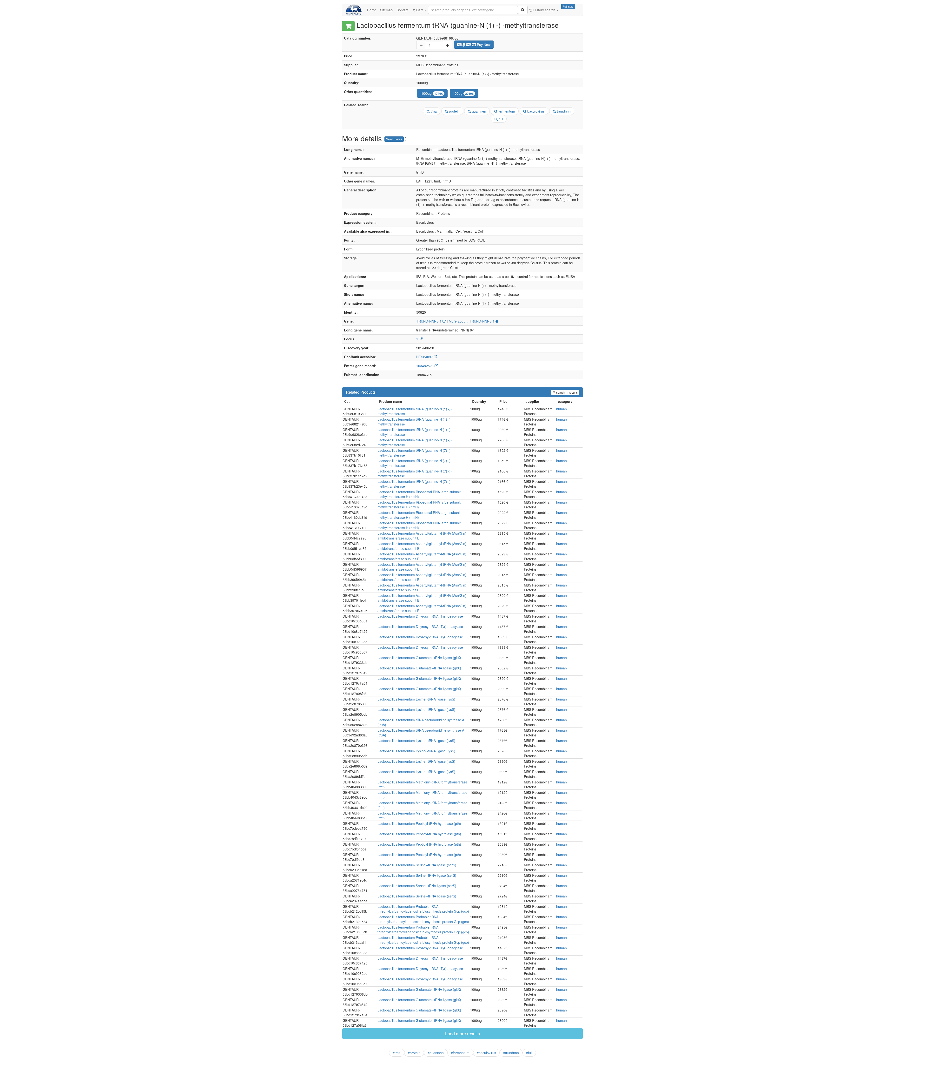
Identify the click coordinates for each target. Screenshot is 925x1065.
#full (529, 1052)
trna (433, 111)
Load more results (462, 1033)
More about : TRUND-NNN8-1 (472, 321)
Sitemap (386, 9)
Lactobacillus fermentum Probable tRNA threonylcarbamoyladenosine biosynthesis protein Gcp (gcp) (423, 909)
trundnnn (563, 111)
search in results (566, 392)
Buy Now (483, 44)
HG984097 (425, 356)
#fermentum (460, 1052)
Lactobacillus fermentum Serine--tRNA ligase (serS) (416, 865)
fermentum (506, 111)
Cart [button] (419, 9)
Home (371, 9)
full (500, 118)
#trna (397, 1052)
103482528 (425, 365)
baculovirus (535, 111)
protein (454, 111)
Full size (568, 6)
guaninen (478, 111)
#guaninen (436, 1052)
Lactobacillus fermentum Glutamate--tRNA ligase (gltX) (419, 657)
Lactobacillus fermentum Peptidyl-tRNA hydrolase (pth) (419, 823)
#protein (414, 1052)
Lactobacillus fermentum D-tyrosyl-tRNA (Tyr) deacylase (420, 616)
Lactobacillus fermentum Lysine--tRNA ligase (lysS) (416, 699)
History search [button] (544, 9)
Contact (402, 9)
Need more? (394, 139)
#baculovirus (486, 1052)
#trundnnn (511, 1052)
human (561, 408)
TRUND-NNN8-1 (429, 321)
